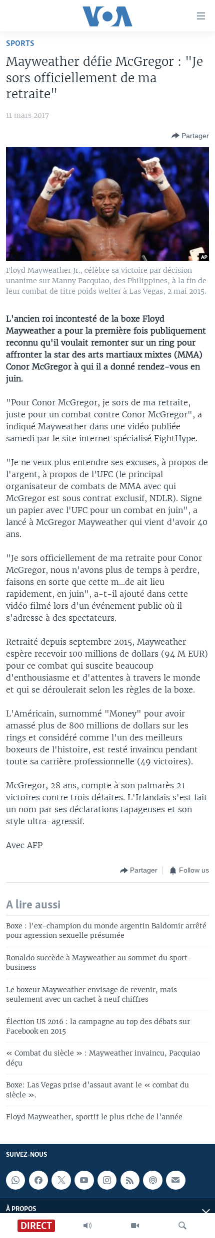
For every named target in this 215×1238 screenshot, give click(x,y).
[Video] (135, 1225)
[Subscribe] (175, 1180)
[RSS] (130, 1180)
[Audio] (87, 1225)
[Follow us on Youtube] (84, 1180)
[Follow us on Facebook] (38, 1180)
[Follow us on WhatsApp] (15, 1180)
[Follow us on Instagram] (107, 1180)
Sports (20, 43)
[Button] (190, 136)
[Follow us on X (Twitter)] (61, 1180)
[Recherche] (183, 1225)
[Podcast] (152, 1180)
